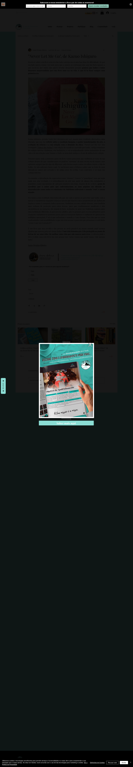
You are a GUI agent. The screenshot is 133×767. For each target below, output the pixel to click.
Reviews (3, 386)
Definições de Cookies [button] (97, 763)
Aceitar (124, 763)
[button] (90, 345)
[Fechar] (130, 762)
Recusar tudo (112, 763)
